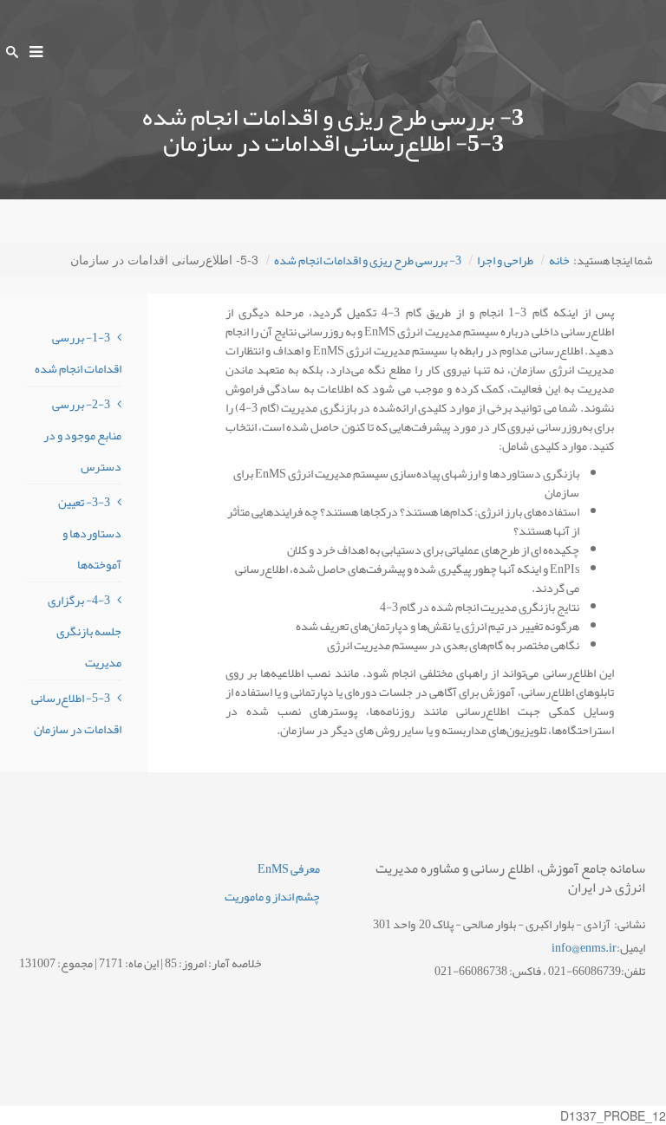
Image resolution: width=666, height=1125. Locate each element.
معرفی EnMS (289, 868)
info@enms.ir (584, 947)
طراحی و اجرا (505, 260)
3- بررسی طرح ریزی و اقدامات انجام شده (367, 260)
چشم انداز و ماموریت (272, 896)
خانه (559, 260)
